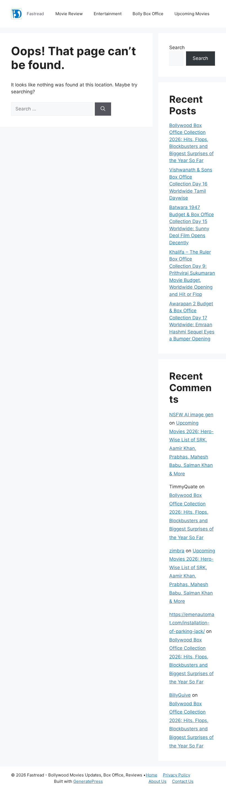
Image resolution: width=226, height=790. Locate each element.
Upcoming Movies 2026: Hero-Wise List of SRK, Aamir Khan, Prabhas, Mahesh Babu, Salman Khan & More (191, 448)
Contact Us (182, 781)
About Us (157, 781)
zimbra (176, 550)
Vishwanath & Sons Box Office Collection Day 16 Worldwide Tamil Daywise (190, 184)
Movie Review (69, 13)
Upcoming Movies (191, 13)
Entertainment (108, 13)
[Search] (103, 109)
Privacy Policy (176, 775)
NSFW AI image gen (191, 414)
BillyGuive (180, 695)
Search (177, 47)
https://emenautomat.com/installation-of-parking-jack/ (191, 623)
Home (151, 775)
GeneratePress (88, 781)
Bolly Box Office (148, 13)
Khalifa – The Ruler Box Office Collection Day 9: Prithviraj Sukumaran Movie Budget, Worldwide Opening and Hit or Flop (192, 273)
